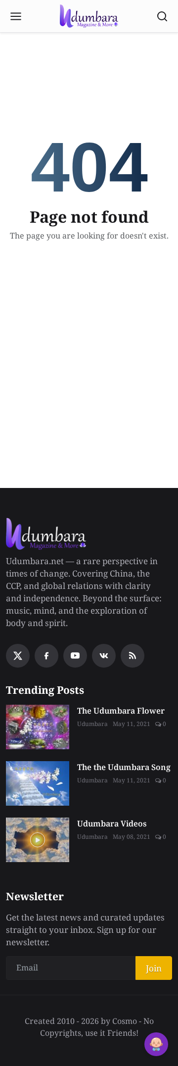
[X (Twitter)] (18, 656)
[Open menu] (16, 16)
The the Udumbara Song (124, 767)
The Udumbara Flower (121, 710)
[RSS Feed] (132, 656)
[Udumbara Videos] (37, 840)
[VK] (104, 656)
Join (154, 968)
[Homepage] (89, 16)
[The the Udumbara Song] (37, 783)
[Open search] (162, 16)
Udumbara (92, 724)
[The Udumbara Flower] (37, 727)
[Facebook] (46, 656)
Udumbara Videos (112, 823)
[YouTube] (75, 656)
